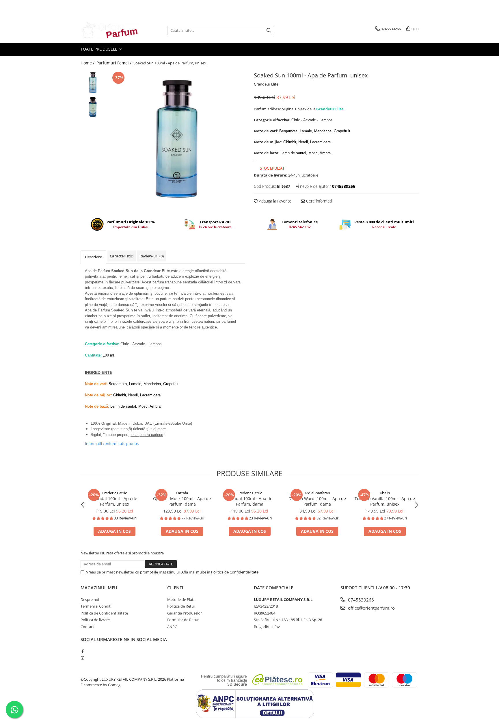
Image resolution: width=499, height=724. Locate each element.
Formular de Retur (183, 619)
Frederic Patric (114, 492)
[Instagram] (82, 657)
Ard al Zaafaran (317, 492)
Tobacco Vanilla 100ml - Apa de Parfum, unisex (385, 501)
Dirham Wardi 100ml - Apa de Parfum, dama (317, 501)
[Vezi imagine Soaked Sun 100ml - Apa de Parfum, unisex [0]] (93, 82)
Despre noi (90, 599)
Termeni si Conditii (96, 606)
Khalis (385, 492)
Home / (88, 63)
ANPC (172, 626)
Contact (87, 626)
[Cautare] (269, 30)
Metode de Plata (181, 599)
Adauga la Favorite (274, 201)
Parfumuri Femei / (114, 63)
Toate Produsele (99, 49)
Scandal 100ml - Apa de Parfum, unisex (114, 501)
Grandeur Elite (266, 84)
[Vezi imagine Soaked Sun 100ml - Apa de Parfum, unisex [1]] (93, 107)
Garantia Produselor (184, 613)
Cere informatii (319, 201)
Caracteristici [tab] (122, 256)
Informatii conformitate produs (112, 443)
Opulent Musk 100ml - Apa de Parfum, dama (182, 501)
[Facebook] (82, 651)
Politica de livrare (95, 619)
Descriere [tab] (93, 256)
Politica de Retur (181, 606)
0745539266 (360, 600)
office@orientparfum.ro (371, 608)
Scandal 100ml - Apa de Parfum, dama (249, 501)
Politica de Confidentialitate (234, 572)
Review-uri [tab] (151, 256)
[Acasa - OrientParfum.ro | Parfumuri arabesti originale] (109, 30)
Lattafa (182, 492)
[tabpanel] (176, 138)
